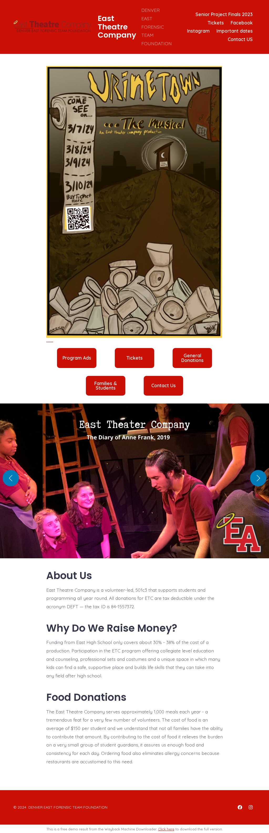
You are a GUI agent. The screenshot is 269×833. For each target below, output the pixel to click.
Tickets (216, 22)
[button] (134, 483)
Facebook (242, 22)
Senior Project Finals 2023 (224, 14)
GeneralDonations (192, 357)
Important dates (234, 31)
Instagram (198, 31)
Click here (166, 829)
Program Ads (77, 358)
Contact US (240, 39)
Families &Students (105, 385)
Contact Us (163, 385)
